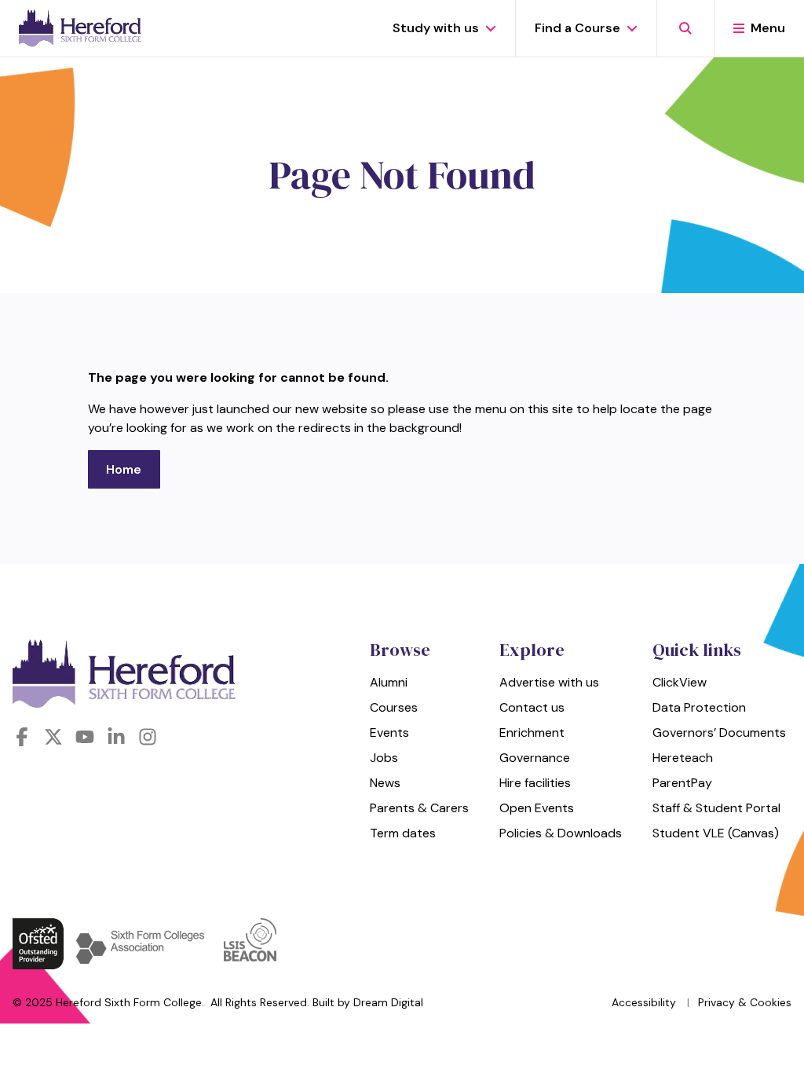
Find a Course (577, 28)
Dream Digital (388, 1002)
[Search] (685, 28)
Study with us (436, 28)
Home (123, 469)
